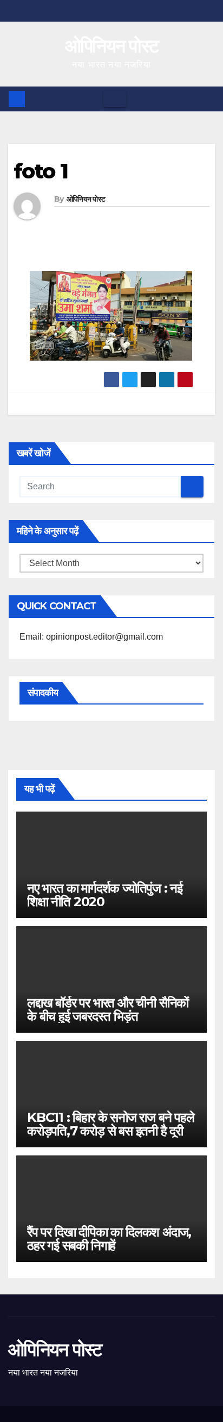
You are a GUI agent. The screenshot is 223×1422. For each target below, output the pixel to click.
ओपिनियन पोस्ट (112, 46)
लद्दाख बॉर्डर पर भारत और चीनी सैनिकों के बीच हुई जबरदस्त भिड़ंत (107, 1009)
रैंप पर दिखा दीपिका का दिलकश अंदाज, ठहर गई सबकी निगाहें (109, 1238)
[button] (207, 98)
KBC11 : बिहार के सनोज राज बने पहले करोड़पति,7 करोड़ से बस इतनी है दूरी (110, 1124)
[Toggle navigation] (114, 99)
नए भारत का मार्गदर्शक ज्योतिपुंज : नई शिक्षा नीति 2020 (104, 894)
